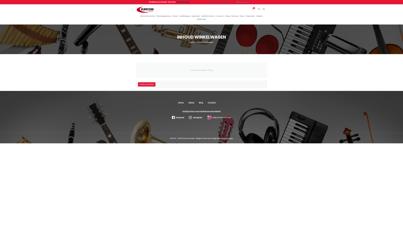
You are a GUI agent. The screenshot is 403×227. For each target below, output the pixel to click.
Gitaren (175, 16)
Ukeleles (259, 16)
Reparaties (250, 16)
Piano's (242, 16)
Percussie (235, 16)
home (181, 102)
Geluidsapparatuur (163, 16)
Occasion (220, 16)
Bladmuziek (201, 19)
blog (201, 102)
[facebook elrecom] (173, 117)
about (191, 102)
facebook (180, 117)
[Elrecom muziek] (149, 9)
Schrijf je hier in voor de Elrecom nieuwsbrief (201, 111)
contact (212, 102)
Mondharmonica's (208, 16)
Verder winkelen (147, 84)
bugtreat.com (227, 138)
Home (211, 2)
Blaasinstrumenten (148, 16)
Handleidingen (184, 16)
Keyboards (196, 16)
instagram (198, 117)
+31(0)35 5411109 (182, 2)
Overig (227, 16)
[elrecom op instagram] (190, 117)
